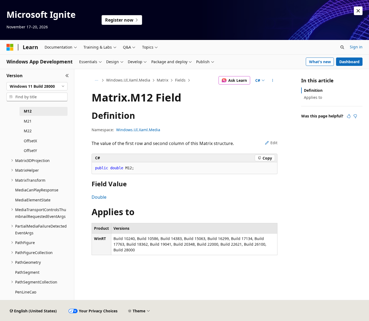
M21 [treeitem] (28, 121)
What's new (320, 61)
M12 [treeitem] (28, 111)
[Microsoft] (10, 47)
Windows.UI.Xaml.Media (128, 80)
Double (99, 197)
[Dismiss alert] (358, 10)
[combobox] (37, 86)
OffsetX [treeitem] (30, 140)
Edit (273, 142)
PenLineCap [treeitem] (25, 292)
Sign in (356, 46)
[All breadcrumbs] (96, 80)
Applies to (313, 97)
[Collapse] (67, 75)
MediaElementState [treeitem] (33, 199)
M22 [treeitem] (28, 130)
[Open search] (342, 47)
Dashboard (349, 61)
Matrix (162, 80)
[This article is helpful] (348, 116)
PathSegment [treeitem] (27, 272)
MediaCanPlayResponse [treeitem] (36, 189)
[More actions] (272, 80)
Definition (313, 90)
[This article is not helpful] (355, 116)
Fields (180, 80)
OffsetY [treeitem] (30, 150)
